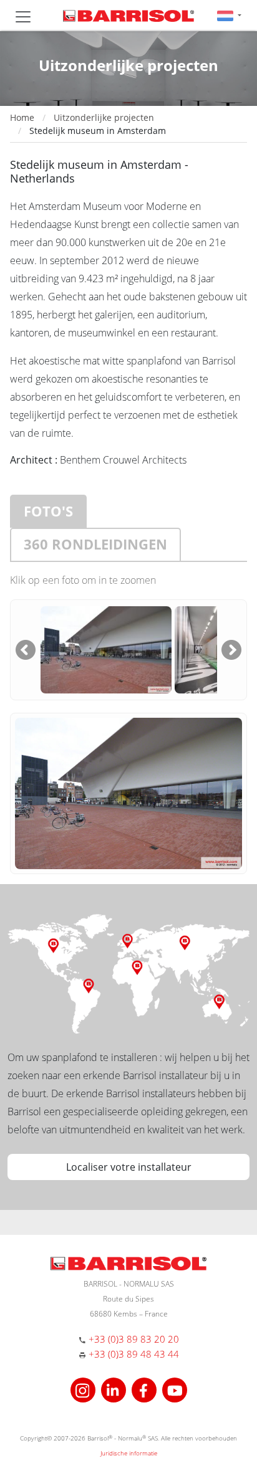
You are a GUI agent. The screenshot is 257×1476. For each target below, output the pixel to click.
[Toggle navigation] (23, 17)
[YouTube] (174, 1389)
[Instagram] (84, 1389)
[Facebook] (145, 1389)
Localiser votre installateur (129, 1167)
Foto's (48, 511)
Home (22, 117)
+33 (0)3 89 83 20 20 (134, 1339)
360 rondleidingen (95, 544)
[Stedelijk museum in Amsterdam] (106, 648)
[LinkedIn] (115, 1389)
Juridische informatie (128, 1453)
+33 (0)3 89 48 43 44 (134, 1354)
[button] (229, 15)
